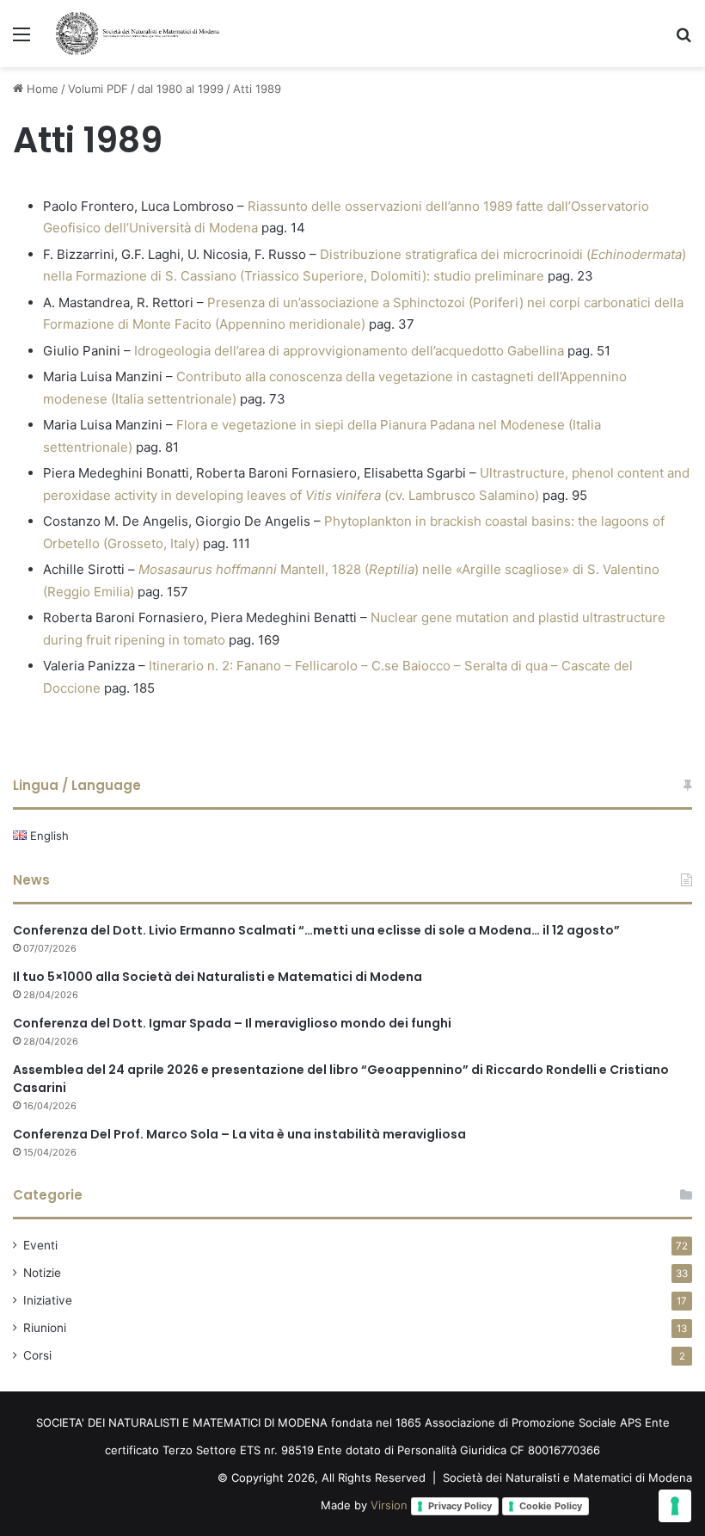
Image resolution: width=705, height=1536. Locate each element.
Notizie (42, 1273)
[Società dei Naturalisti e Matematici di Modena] (137, 33)
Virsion (389, 1505)
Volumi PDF (98, 89)
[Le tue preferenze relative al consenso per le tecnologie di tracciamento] (675, 1506)
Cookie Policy (550, 1506)
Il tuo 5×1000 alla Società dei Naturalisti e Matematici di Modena (217, 976)
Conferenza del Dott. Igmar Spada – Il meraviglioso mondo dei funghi (232, 1023)
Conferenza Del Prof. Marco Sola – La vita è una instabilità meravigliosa (239, 1134)
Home (40, 89)
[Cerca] (683, 40)
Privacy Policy (460, 1506)
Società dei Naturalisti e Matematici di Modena (567, 1477)
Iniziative (47, 1300)
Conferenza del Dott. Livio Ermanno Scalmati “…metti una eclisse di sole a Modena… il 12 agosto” (316, 930)
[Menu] (21, 40)
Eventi (40, 1245)
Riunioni (44, 1328)
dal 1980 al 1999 (181, 89)
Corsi (37, 1355)
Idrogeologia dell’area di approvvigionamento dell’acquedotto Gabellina (349, 350)
